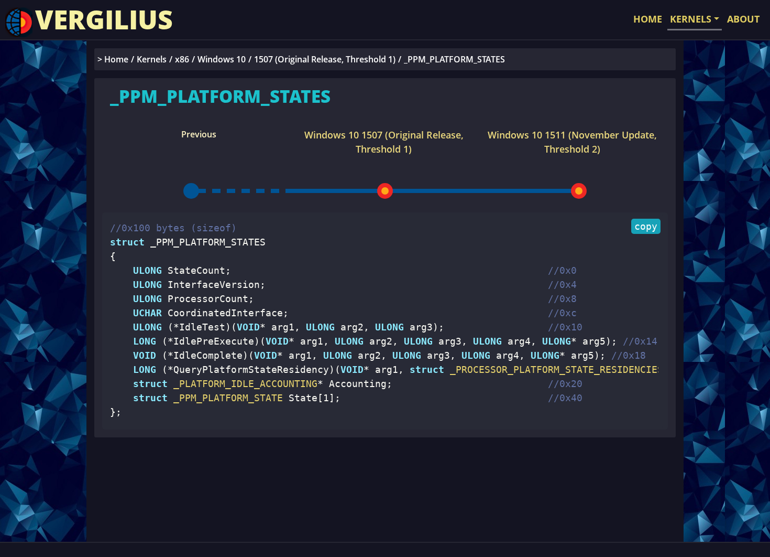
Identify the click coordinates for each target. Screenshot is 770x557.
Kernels (152, 59)
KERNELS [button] (690, 19)
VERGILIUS (104, 19)
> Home (112, 59)
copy (645, 226)
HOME (647, 19)
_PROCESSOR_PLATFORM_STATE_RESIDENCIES (553, 369)
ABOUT (743, 19)
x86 (182, 59)
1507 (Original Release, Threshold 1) (324, 59)
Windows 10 (221, 59)
